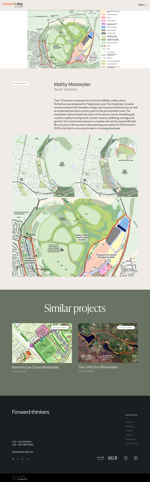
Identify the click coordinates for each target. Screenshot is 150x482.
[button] (42, 347)
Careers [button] (129, 430)
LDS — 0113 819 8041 (22, 441)
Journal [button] (129, 434)
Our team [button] (130, 426)
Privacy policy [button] (132, 443)
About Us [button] (130, 421)
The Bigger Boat (22, 479)
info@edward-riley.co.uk (22, 451)
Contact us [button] (130, 439)
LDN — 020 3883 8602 (22, 444)
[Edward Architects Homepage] (12, 4)
